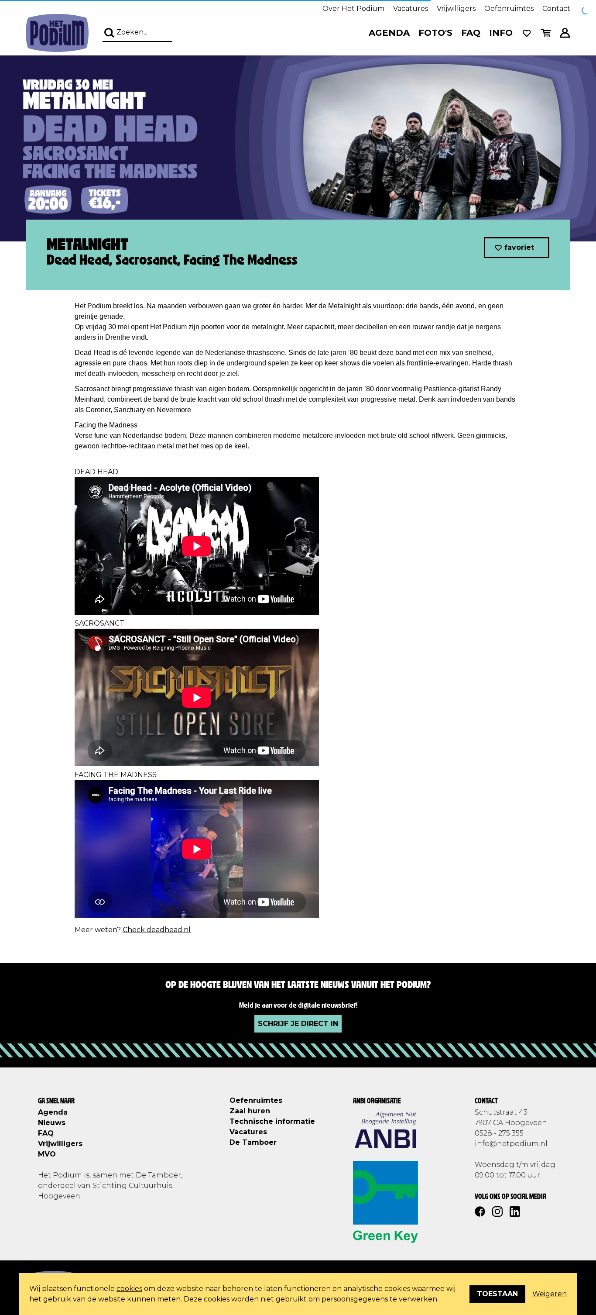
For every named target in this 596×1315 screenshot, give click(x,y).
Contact (556, 8)
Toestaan (497, 1294)
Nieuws (51, 1123)
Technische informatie (272, 1121)
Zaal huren (249, 1111)
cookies (129, 1288)
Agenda (389, 33)
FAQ (470, 33)
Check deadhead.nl (157, 930)
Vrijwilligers (456, 8)
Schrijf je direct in (298, 1023)
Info (501, 33)
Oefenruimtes (509, 8)
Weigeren (549, 1294)
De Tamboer (253, 1142)
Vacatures (410, 8)
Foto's (435, 33)
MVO (47, 1154)
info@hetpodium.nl (511, 1143)
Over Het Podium (353, 8)
